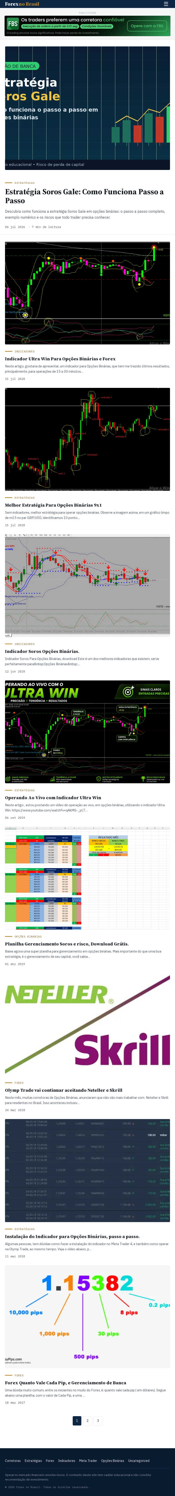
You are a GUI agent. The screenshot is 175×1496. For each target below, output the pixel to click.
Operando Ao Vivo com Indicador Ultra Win (53, 797)
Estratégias (33, 1461)
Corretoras (13, 1461)
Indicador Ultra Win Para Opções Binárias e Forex (60, 359)
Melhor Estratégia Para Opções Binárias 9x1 (53, 505)
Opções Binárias (112, 1461)
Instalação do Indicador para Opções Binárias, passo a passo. (72, 1236)
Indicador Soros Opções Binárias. (42, 651)
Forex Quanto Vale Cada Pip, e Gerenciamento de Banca (65, 1383)
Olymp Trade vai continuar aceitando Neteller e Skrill (63, 1090)
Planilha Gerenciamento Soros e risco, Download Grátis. (67, 944)
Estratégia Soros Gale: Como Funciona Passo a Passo (84, 196)
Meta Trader (88, 1461)
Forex (22, 3)
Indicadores (66, 1461)
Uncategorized (138, 1461)
